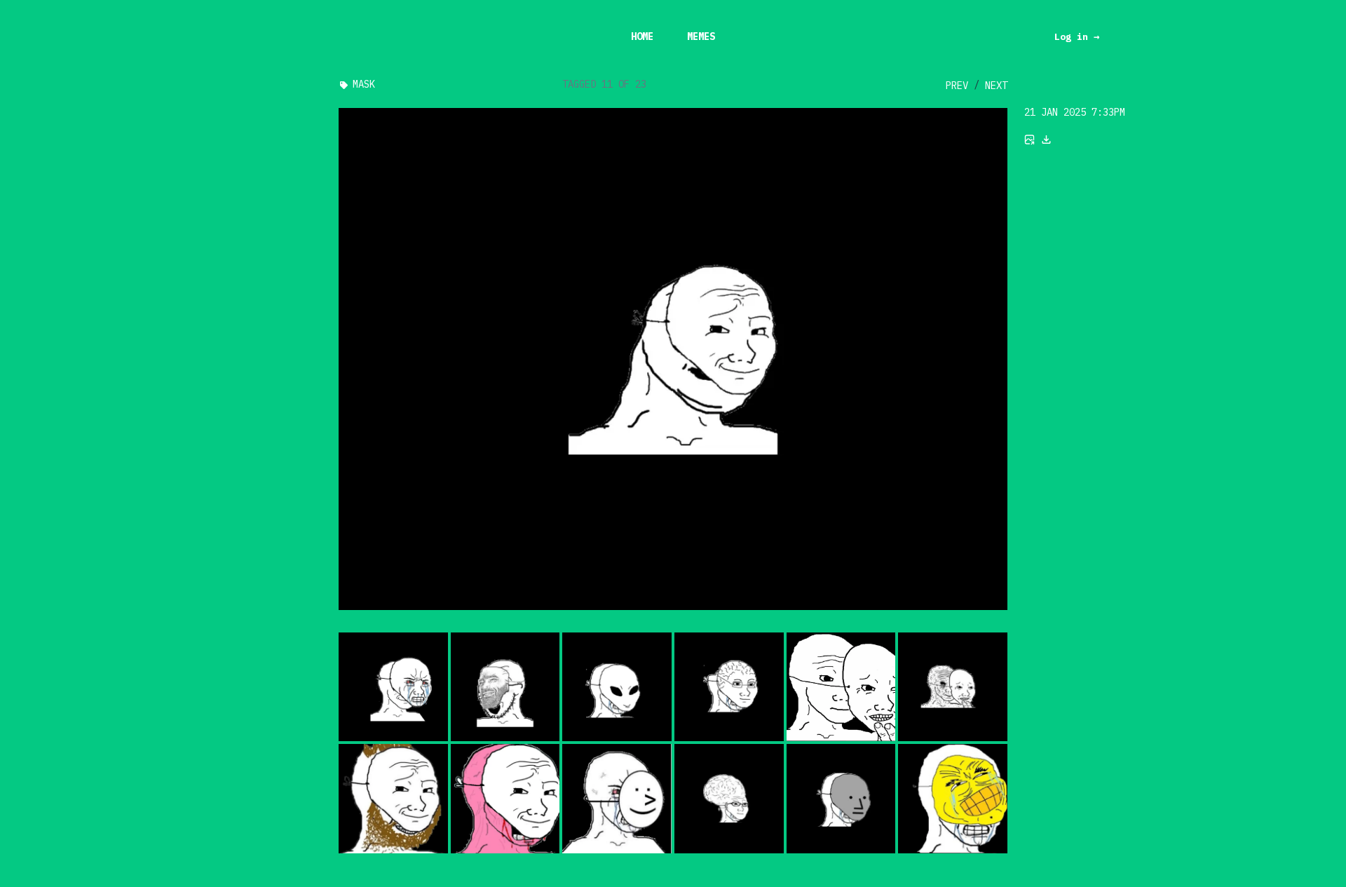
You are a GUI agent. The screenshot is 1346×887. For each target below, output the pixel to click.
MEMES (701, 36)
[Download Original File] (1047, 139)
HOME (642, 36)
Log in (1076, 36)
